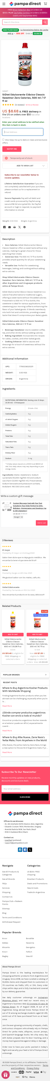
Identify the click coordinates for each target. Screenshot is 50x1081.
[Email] (9, 227)
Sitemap (6, 908)
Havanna (30, 943)
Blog (4, 913)
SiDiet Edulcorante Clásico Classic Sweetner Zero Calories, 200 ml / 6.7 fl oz (37, 643)
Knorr (5, 952)
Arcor (4, 938)
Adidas (5, 943)
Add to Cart (13, 634)
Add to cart (42, 523)
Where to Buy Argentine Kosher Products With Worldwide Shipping (25, 689)
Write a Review (32, 105)
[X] (19, 227)
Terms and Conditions (12, 917)
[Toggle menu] (4, 4)
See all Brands (8, 879)
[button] (25, 166)
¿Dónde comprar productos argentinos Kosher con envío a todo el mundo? (24, 714)
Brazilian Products (35, 879)
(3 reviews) (20, 105)
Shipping (6, 892)
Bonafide (30, 938)
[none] (25, 64)
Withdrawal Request (11, 922)
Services (6, 888)
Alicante (6, 947)
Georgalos (30, 947)
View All (29, 956)
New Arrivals (32, 888)
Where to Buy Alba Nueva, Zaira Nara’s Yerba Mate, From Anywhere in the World (24, 739)
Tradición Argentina (36, 892)
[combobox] (25, 22)
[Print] (14, 227)
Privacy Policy (33, 1068)
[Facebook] (4, 227)
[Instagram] (20, 850)
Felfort (29, 952)
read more (7, 706)
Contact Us (7, 897)
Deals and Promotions (37, 883)
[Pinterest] (24, 227)
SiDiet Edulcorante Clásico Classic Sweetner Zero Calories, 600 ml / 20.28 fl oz (12, 643)
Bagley (5, 956)
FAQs (4, 883)
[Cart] (46, 4)
